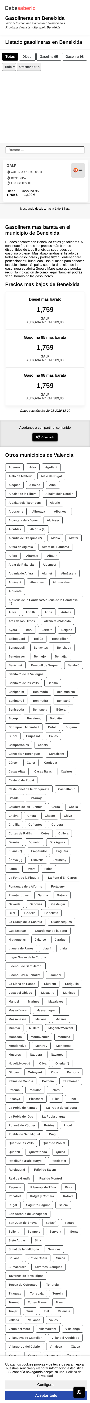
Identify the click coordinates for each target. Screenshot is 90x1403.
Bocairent (34, 718)
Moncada (15, 1037)
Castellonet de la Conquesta (29, 789)
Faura (13, 868)
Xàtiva (75, 1346)
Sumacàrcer (17, 1267)
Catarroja (36, 798)
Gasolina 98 (75, 56)
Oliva (42, 1063)
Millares (61, 1019)
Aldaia (55, 538)
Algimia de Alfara (21, 573)
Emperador (39, 851)
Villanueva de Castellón (25, 1337)
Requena (15, 1187)
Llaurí (46, 948)
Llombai (55, 975)
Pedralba (35, 1090)
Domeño (34, 842)
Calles (53, 736)
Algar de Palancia (21, 564)
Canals (43, 745)
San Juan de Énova (23, 1222)
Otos (54, 1072)
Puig (52, 1134)
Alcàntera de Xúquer (23, 520)
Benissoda (16, 709)
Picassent (36, 1098)
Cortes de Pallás (20, 833)
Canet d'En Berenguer (24, 753)
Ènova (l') (15, 860)
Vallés (53, 1320)
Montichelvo (17, 1045)
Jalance (40, 939)
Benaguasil (17, 647)
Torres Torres (37, 1302)
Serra (74, 1231)
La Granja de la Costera (25, 922)
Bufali (52, 727)
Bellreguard (17, 638)
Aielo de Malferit (20, 476)
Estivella (37, 860)
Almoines (37, 582)
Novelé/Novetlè (19, 1063)
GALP (11, 165)
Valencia (64, 1311)
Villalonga (72, 1329)
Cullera (63, 833)
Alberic (55, 502)
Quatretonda (38, 1152)
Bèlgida (66, 630)
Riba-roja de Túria (43, 1187)
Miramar (14, 1028)
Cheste (50, 815)
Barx (29, 630)
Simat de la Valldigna (24, 1249)
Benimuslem (66, 691)
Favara (30, 868)
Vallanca (34, 1320)
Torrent (14, 1302)
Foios (48, 868)
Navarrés (57, 1054)
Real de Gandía (19, 1178)
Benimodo (40, 691)
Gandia (43, 895)
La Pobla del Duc (21, 1116)
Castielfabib (66, 789)
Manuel (14, 1001)
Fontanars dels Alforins (25, 886)
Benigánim (16, 691)
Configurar (46, 1385)
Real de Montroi (50, 1178)
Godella (29, 913)
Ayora (13, 630)
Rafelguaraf (17, 1169)
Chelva (13, 815)
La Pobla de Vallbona (61, 1107)
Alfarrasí (32, 555)
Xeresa (32, 1355)
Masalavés (55, 1001)
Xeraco (14, 1355)
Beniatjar (61, 656)
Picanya (14, 1098)
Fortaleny (58, 886)
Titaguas (15, 1293)
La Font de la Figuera (24, 877)
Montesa (64, 1037)
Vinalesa (56, 1346)
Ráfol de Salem (45, 1169)
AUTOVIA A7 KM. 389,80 (26, 172)
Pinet (72, 1098)
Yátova (72, 1355)
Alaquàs (14, 485)
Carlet (31, 762)
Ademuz (14, 467)
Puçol (67, 1125)
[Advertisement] (45, 108)
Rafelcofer (58, 1160)
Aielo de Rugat (51, 476)
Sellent (14, 1231)
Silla (38, 1240)
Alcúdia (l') (37, 529)
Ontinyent (35, 1072)
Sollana (14, 1258)
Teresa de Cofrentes (23, 1284)
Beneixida (64, 647)
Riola (68, 1187)
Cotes (45, 833)
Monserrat (63, 1045)
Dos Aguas (57, 842)
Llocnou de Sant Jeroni (25, 966)
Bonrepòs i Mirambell (24, 727)
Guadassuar (17, 930)
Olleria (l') (62, 1063)
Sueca (60, 1258)
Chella (73, 807)
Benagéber (60, 638)
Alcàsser (53, 520)
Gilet (12, 913)
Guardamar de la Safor (51, 930)
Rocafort (15, 1196)
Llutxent (50, 983)
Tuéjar (13, 1311)
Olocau (14, 1072)
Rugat (13, 1205)
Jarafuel (60, 939)
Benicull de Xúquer (45, 665)
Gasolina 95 (49, 56)
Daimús (14, 842)
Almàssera (68, 573)
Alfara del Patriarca (55, 547)
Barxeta (46, 630)
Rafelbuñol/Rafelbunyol (25, 1160)
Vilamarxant (47, 1329)
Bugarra (71, 727)
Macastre (47, 992)
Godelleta (51, 913)
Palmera (48, 1081)
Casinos (67, 771)
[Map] (79, 1392)
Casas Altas (17, 771)
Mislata (34, 1028)
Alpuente (15, 591)
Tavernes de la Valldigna (26, 1275)
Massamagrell (46, 1010)
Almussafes (61, 582)
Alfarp (13, 555)
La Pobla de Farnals (23, 1107)
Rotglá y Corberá (42, 1196)
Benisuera (40, 709)
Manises (69, 992)
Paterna (14, 1090)
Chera (31, 815)
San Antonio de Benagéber (28, 1214)
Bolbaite (56, 718)
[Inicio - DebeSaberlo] (20, 10)
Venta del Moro (19, 1329)
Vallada (14, 1320)
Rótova (68, 1196)
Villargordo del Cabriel (25, 1346)
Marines (33, 1001)
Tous (59, 1302)
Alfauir (52, 555)
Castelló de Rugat (21, 780)
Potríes (49, 1125)
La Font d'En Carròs (62, 877)
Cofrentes (35, 824)
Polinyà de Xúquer (22, 1125)
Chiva (68, 815)
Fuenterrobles (19, 895)
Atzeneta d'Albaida (57, 621)
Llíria (63, 948)
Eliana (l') (15, 851)
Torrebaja (37, 1293)
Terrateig (52, 1284)
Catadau (15, 798)
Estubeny (59, 860)
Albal (53, 485)
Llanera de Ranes (21, 948)
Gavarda (15, 904)
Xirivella (52, 1355)
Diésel (27, 56)
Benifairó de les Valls (24, 683)
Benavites (41, 647)
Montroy (41, 1045)
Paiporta (73, 1072)
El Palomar (70, 1081)
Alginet (47, 573)
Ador (32, 467)
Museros (15, 1054)
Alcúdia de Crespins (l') (25, 538)
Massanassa (17, 1019)
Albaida (34, 485)
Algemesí (49, 564)
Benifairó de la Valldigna (26, 674)
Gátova (62, 895)
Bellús (38, 638)
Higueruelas (17, 939)
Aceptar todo (46, 1395)
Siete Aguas (17, 1240)
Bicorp (13, 718)
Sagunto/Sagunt (38, 1205)
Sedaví (50, 1222)
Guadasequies (61, 922)
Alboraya (38, 511)
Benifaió (74, 665)
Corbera (57, 824)
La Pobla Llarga (53, 1116)
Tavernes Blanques (48, 1267)
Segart (69, 1222)
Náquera (36, 1054)
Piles (55, 1098)
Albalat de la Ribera (22, 493)
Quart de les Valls (21, 1143)
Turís (29, 1311)
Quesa (60, 1152)
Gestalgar (58, 904)
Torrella (58, 1293)
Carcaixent (56, 753)
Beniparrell (16, 700)
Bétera (61, 709)
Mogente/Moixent (60, 1028)
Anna (48, 612)
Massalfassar (18, 1010)
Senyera (55, 1231)
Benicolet (15, 665)
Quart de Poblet (54, 1143)
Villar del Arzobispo (65, 1337)
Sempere (34, 1231)
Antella (66, 612)
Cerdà (55, 807)
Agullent (51, 467)
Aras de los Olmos (22, 621)
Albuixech (61, 511)
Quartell (14, 1152)
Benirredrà (40, 700)
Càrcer (13, 762)
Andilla (31, 612)
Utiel (45, 1311)
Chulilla (14, 824)
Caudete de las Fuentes (25, 807)
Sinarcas (54, 1249)
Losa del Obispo (20, 992)
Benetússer (17, 656)
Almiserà (15, 582)
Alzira (13, 612)
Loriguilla (72, 983)
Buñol (13, 736)
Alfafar (73, 538)
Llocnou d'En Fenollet (24, 975)
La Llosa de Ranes (22, 983)
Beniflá (53, 683)
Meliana (40, 1019)
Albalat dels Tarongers (25, 502)
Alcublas (15, 529)
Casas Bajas (43, 771)
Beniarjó (40, 656)
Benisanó (64, 700)
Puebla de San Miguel (24, 1134)
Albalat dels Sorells (59, 493)
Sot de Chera (37, 1258)
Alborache (16, 511)
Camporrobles (19, 745)
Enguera (62, 851)
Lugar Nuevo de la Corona (27, 957)
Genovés (36, 904)
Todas (10, 56)
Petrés (55, 1090)
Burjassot (33, 736)
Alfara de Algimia (21, 547)
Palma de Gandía (21, 1081)
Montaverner (40, 1037)
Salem (63, 1205)
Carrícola (50, 762)
